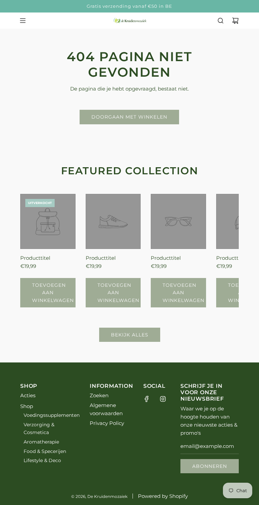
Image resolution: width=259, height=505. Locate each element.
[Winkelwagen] (235, 20)
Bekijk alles (129, 335)
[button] (32, 250)
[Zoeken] (220, 20)
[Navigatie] (22, 20)
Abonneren (209, 466)
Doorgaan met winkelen (129, 117)
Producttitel (35, 258)
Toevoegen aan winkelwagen (53, 292)
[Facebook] (146, 399)
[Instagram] (162, 399)
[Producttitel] (48, 221)
